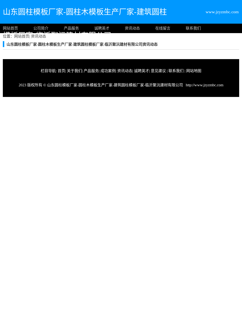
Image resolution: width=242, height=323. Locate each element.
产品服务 (71, 28)
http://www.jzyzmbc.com (204, 85)
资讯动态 (132, 28)
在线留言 (162, 28)
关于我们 (74, 71)
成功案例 (108, 71)
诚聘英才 (101, 28)
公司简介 (40, 28)
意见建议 (158, 71)
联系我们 (193, 28)
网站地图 (193, 71)
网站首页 (10, 28)
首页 (61, 71)
